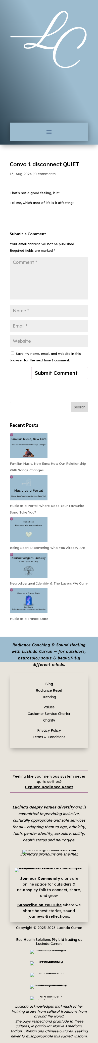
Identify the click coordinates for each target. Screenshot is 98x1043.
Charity (49, 720)
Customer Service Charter (49, 713)
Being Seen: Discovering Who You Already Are (47, 548)
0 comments (45, 174)
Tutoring (49, 697)
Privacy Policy (49, 730)
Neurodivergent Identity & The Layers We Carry (49, 583)
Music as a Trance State (29, 619)
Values (49, 707)
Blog (49, 684)
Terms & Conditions (49, 737)
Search (79, 407)
